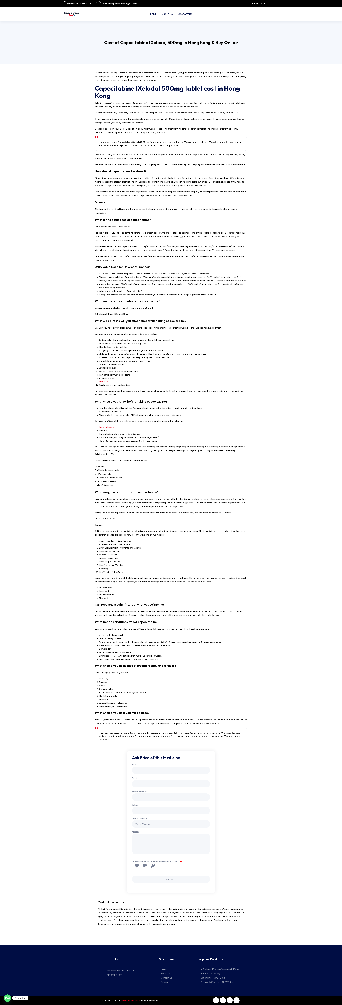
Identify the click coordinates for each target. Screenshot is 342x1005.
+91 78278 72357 (83, 3)
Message (136, 831)
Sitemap (165, 982)
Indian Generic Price (130, 1000)
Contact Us (185, 14)
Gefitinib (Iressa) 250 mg (213, 977)
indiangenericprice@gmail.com (122, 3)
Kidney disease (106, 427)
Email (134, 778)
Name (134, 764)
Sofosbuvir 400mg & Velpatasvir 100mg (220, 969)
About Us (167, 14)
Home (153, 14)
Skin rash (103, 381)
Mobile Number (139, 791)
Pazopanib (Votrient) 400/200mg (217, 982)
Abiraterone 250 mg (210, 973)
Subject (135, 805)
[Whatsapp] (7, 998)
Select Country (139, 818)
